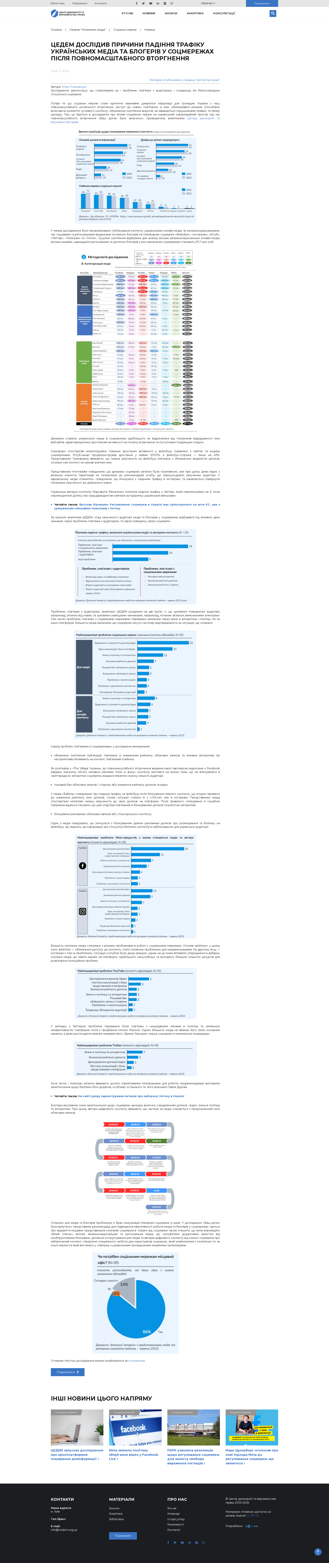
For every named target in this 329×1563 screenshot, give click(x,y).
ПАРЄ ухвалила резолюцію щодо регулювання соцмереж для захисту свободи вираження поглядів (193, 1457)
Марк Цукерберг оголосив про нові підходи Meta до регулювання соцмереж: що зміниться (252, 1457)
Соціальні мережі (125, 29)
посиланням (136, 1360)
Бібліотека (58, 3)
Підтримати (79, 3)
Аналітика (195, 13)
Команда (173, 1513)
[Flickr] (165, 3)
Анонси (171, 13)
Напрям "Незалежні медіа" (87, 29)
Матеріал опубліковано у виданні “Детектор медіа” (185, 80)
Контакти (101, 3)
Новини (149, 13)
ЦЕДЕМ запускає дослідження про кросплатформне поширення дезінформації (77, 1455)
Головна (56, 29)
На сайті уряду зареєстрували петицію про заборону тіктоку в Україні (131, 1096)
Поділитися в (66, 1372)
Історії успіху (176, 1519)
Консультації (224, 13)
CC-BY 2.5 (252, 1515)
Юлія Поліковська (74, 87)
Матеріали (121, 1499)
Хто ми (127, 13)
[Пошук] (273, 13)
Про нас (177, 1499)
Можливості (175, 1524)
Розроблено (234, 1526)
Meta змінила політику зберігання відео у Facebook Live (133, 1455)
